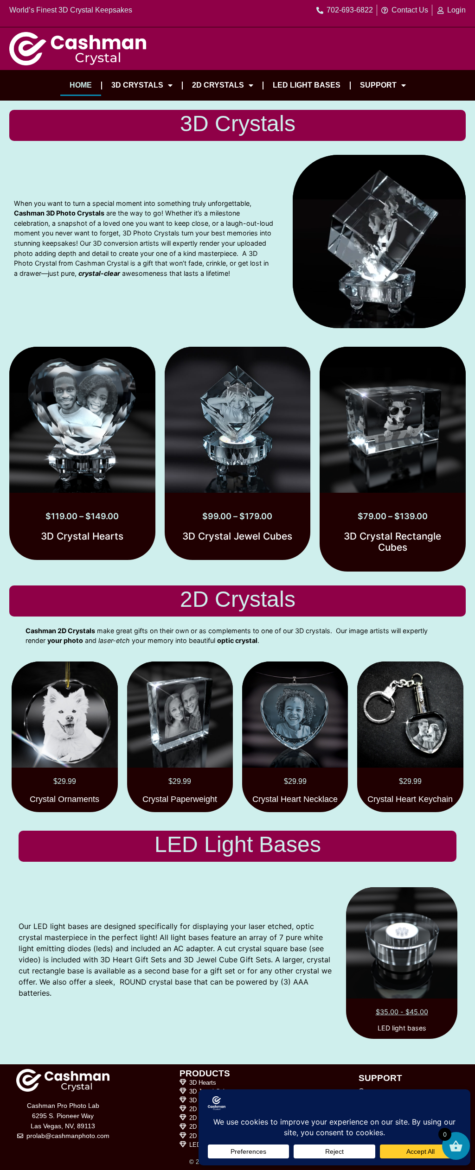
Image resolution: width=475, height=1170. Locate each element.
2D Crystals (218, 85)
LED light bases (306, 85)
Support (378, 85)
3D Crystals (137, 85)
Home (81, 85)
